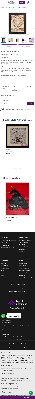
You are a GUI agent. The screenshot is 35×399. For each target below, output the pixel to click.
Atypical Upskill (5, 245)
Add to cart (9, 397)
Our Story (3, 263)
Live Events (27, 387)
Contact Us (16, 288)
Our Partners (4, 265)
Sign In (22, 2)
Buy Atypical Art (23, 249)
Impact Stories (5, 268)
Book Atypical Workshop (25, 247)
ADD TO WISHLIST (25, 46)
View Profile (14, 54)
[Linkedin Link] (21, 343)
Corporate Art (5, 387)
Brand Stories (22, 252)
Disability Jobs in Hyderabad (23, 357)
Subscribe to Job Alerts (7, 247)
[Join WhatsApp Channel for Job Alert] (3, 316)
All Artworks (11, 7)
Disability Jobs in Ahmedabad (9, 360)
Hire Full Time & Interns (25, 240)
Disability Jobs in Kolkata (24, 359)
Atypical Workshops (9, 374)
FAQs (2, 273)
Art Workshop (14, 388)
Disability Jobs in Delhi (7, 357)
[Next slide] (33, 146)
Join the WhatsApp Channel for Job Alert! (14, 315)
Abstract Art (4, 395)
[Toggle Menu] (2, 2)
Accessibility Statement (25, 278)
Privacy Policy (22, 275)
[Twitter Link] (17, 343)
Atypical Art (4, 7)
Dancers (3, 370)
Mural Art (13, 387)
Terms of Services (24, 268)
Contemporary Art (14, 395)
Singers (3, 369)
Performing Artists (8, 365)
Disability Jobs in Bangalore (9, 355)
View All (30, 120)
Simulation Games (26, 377)
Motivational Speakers (17, 369)
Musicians (10, 370)
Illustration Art (5, 388)
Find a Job (4, 243)
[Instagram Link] (9, 343)
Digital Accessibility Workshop (16, 380)
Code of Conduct (23, 273)
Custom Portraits (26, 395)
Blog (2, 270)
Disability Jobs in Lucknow (26, 360)
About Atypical (23, 263)
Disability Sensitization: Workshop (10, 377)
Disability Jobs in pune (27, 362)
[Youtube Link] (25, 343)
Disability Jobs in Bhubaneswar (11, 362)
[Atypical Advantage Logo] (17, 302)
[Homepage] (10, 2)
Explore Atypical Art (9, 384)
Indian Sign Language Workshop (10, 379)
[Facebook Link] (13, 343)
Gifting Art (20, 387)
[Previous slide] (2, 146)
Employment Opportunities (8, 240)
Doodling (28, 380)
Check (30, 103)
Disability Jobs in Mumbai (25, 355)
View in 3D (9, 46)
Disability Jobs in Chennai (8, 359)
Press (2, 275)
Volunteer (16, 295)
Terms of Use (22, 265)
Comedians (28, 369)
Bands (8, 369)
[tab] (14, 168)
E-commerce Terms (24, 270)
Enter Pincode (5, 100)
